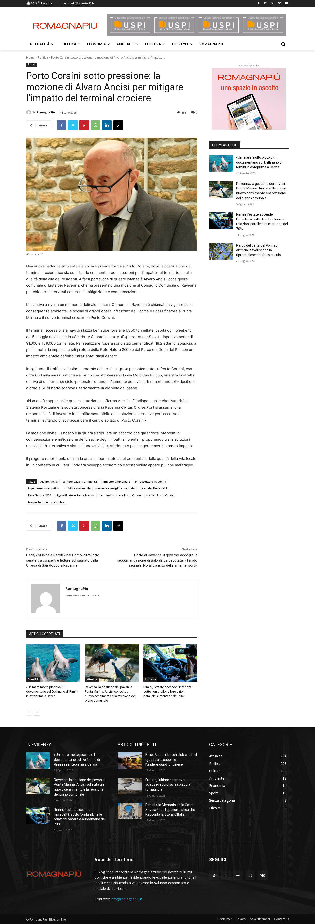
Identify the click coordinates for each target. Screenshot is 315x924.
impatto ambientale (116, 481)
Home (30, 57)
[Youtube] (286, 3)
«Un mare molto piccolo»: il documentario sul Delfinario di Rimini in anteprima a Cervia (52, 691)
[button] (283, 44)
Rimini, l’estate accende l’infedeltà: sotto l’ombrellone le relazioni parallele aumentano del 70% (167, 691)
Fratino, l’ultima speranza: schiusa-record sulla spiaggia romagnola (167, 784)
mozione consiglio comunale (115, 488)
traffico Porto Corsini (160, 495)
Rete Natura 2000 (39, 495)
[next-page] (37, 712)
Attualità (33, 679)
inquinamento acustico (43, 488)
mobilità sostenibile (77, 488)
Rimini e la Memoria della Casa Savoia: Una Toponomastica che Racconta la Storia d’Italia (170, 809)
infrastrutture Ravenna (150, 481)
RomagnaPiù (45, 112)
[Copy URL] (118, 125)
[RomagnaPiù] (29, 112)
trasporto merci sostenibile (46, 502)
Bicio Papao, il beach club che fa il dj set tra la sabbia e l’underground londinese (171, 759)
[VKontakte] (262, 875)
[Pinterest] (84, 125)
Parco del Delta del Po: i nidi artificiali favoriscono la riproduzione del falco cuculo (258, 250)
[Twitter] (272, 3)
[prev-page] (29, 712)
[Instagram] (265, 3)
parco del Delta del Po (154, 488)
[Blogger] (214, 875)
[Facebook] (259, 3)
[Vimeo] (279, 3)
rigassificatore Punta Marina (75, 495)
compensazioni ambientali (80, 481)
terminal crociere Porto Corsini (121, 495)
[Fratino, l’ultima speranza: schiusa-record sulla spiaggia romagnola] (130, 786)
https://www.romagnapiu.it (82, 595)
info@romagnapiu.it (126, 899)
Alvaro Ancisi (49, 481)
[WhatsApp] (95, 125)
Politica (43, 57)
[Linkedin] (107, 125)
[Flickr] (238, 875)
